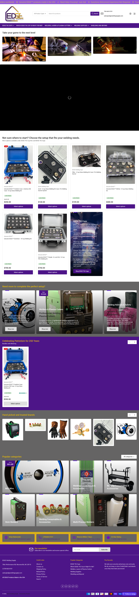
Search (38, 579)
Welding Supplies (80, 25)
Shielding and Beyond (99, 25)
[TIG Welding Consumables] (103, 432)
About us (39, 564)
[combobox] (73, 13)
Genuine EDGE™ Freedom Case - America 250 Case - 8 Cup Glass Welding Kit (13, 386)
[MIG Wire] (126, 429)
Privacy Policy (40, 574)
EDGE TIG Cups (7, 25)
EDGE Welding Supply (12, 593)
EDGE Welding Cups (43, 186)
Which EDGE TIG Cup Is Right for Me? (29, 25)
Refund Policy (40, 572)
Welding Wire (11, 304)
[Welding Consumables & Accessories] (35, 425)
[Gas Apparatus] (80, 429)
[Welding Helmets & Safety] (58, 429)
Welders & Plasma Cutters (51, 309)
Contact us (39, 566)
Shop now (11, 329)
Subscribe (104, 549)
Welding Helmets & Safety (119, 305)
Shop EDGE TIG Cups (82, 271)
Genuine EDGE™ (8, 186)
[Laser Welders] (12, 429)
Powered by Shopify (24, 593)
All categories (128, 457)
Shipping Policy (41, 569)
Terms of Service (41, 577)
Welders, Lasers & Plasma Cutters (57, 25)
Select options (18, 206)
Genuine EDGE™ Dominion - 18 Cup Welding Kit (18, 238)
